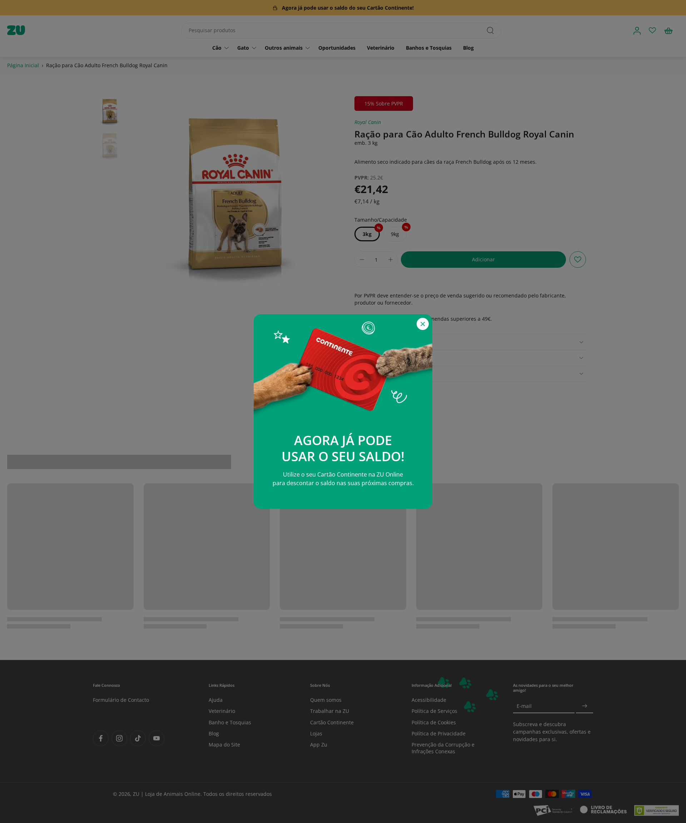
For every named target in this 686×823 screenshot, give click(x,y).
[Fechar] (423, 324)
